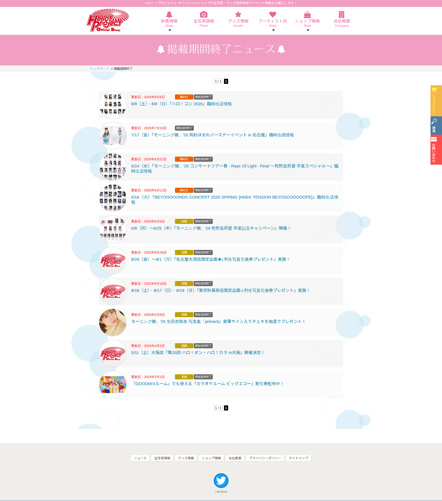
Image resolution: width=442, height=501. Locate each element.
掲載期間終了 (203, 97)
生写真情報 (203, 23)
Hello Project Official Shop (107, 20)
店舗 (184, 221)
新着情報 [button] (169, 23)
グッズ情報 (238, 23)
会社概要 (342, 23)
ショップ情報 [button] (307, 23)
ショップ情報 (211, 458)
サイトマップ (298, 458)
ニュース (140, 458)
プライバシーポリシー (265, 458)
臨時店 (184, 97)
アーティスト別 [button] (273, 23)
